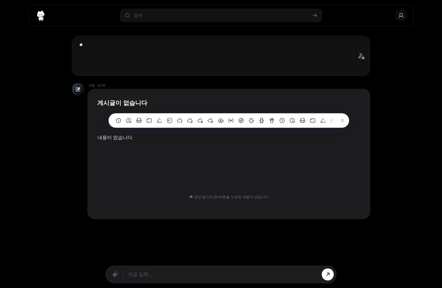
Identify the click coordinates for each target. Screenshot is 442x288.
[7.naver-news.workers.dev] (200, 120)
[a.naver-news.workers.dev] (302, 120)
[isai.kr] (118, 120)
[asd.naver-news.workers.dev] (333, 120)
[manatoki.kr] (129, 120)
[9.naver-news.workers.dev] (180, 120)
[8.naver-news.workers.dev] (190, 120)
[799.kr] (149, 120)
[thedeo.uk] (169, 120)
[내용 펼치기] (81, 44)
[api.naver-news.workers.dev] (323, 120)
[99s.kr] (159, 120)
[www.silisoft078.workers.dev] (292, 120)
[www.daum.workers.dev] (272, 120)
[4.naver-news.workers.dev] (231, 120)
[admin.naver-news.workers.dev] (313, 120)
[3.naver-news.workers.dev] (241, 120)
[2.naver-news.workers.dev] (251, 120)
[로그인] (401, 15)
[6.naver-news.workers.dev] (210, 120)
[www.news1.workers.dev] (282, 120)
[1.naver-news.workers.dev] (261, 120)
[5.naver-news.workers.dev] (221, 120)
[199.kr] (139, 120)
